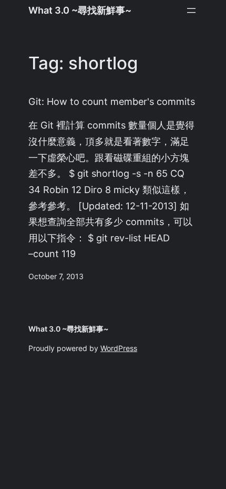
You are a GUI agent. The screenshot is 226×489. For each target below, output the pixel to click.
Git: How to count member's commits (111, 101)
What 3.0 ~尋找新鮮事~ (79, 10)
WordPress (118, 348)
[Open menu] (191, 10)
